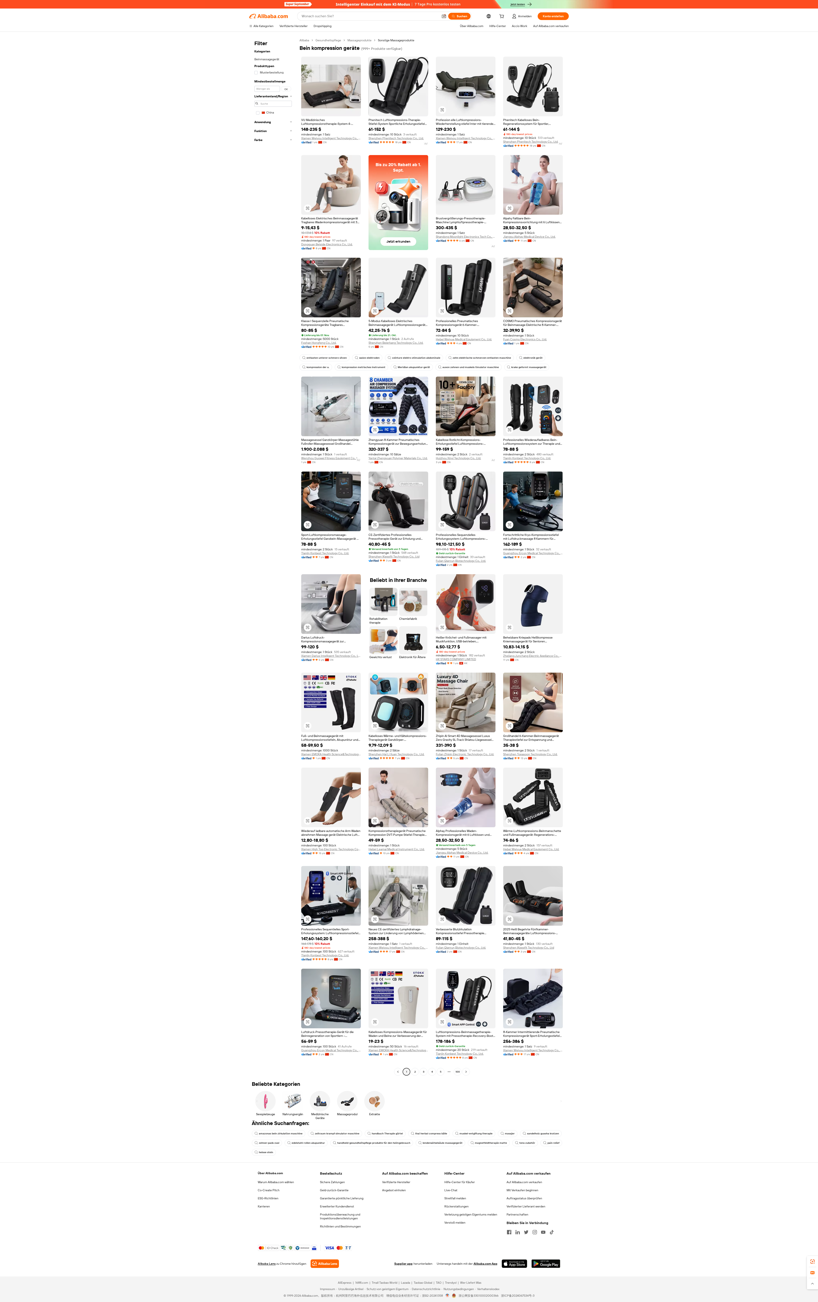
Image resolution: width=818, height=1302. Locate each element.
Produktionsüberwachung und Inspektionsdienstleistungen (340, 1216)
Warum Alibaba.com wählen (276, 1182)
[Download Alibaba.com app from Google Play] (545, 1263)
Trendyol (451, 1282)
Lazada (405, 1282)
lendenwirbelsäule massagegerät (442, 1142)
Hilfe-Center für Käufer (459, 1182)
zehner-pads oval (269, 1142)
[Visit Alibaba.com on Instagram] (534, 1232)
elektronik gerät (533, 357)
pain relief (553, 1142)
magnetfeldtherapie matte (491, 1142)
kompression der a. (318, 367)
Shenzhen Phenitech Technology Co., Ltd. (396, 138)
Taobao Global (423, 1282)
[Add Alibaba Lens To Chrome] (325, 1263)
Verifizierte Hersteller (396, 1182)
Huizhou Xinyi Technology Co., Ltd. (458, 458)
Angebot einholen (394, 1190)
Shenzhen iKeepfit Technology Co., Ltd (394, 556)
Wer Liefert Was (470, 1282)
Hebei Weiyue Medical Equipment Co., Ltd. (464, 339)
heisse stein (266, 1152)
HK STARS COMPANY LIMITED (456, 659)
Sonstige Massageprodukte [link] (396, 40)
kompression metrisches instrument (363, 367)
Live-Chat (450, 1190)
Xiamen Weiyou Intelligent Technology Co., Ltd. (331, 138)
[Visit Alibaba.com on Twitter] (526, 1232)
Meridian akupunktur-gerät (414, 367)
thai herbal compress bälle (431, 1133)
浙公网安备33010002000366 (478, 1295)
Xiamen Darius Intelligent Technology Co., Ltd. (331, 655)
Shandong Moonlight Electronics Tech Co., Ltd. (465, 236)
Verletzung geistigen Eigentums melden (470, 1214)
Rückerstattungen (456, 1206)
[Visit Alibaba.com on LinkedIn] (517, 1232)
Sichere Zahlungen (332, 1182)
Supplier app (403, 1263)
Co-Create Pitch (268, 1190)
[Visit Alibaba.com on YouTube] (543, 1232)
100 (457, 1071)
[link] (812, 1261)
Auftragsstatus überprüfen (524, 1198)
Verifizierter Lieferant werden (526, 1206)
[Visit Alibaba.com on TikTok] (551, 1232)
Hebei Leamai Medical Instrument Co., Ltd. (397, 849)
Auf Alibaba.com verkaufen (524, 1182)
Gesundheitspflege (328, 40)
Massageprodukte (359, 40)
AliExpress (344, 1282)
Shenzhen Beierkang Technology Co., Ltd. (396, 342)
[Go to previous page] (398, 1072)
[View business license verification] (447, 1295)
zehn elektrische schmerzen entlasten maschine (482, 357)
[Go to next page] (466, 1072)
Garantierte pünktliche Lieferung (341, 1198)
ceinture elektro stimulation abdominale (416, 357)
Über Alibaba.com (270, 1173)
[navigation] (273, 556)
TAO (438, 1282)
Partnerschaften (517, 1214)
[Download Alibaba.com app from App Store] (514, 1263)
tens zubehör (527, 1142)
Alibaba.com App (485, 1263)
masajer (510, 1133)
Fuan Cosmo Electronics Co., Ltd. (525, 339)
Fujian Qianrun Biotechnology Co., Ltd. (461, 561)
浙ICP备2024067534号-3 (517, 1295)
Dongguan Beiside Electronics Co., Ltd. (327, 244)
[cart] (502, 17)
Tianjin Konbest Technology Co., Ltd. (527, 458)
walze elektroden (369, 357)
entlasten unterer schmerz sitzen (327, 357)
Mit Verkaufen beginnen (522, 1190)
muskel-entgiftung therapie (476, 1133)
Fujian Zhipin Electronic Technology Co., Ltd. (465, 754)
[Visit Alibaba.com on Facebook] (509, 1232)
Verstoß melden (454, 1222)
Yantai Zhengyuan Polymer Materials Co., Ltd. (398, 458)
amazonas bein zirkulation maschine (280, 1133)
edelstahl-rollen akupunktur (308, 1142)
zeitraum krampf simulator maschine (337, 1133)
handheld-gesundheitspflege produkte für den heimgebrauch (373, 1142)
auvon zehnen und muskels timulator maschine (470, 367)
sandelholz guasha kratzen (543, 1133)
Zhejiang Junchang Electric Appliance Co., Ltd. (533, 655)
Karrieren (264, 1206)
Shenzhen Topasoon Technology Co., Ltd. (530, 754)
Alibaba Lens (267, 1263)
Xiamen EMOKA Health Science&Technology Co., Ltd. (331, 754)
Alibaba (304, 40)
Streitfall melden (455, 1198)
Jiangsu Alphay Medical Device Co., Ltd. (529, 236)
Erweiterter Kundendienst (337, 1206)
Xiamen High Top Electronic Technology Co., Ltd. (331, 849)
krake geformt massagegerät (528, 367)
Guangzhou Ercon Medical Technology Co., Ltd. (533, 553)
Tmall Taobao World (384, 1282)
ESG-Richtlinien (268, 1198)
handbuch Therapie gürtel (387, 1133)
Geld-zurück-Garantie (334, 1190)
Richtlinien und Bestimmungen (340, 1226)
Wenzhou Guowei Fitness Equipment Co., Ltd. (331, 458)
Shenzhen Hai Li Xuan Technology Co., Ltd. (396, 754)
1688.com (361, 1282)
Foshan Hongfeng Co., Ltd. (318, 342)
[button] (443, 16)
